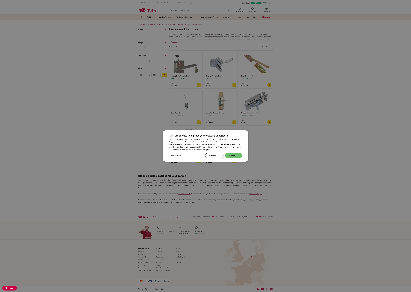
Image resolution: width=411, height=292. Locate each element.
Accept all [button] (233, 155)
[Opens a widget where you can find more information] (9, 288)
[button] (176, 155)
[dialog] (205, 146)
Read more (215, 150)
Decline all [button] (214, 155)
